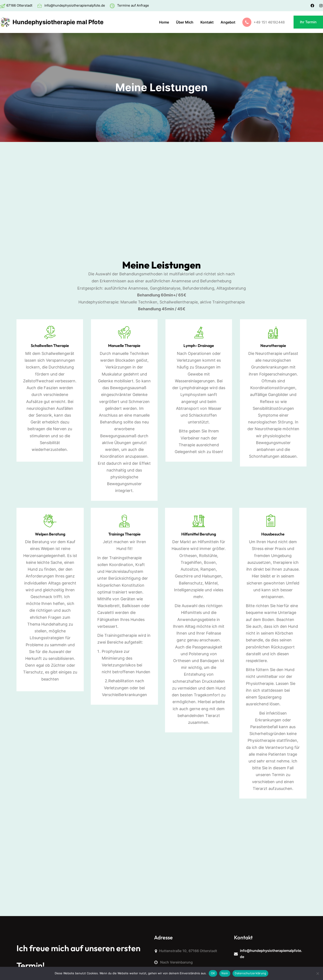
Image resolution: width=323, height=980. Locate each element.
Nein (224, 973)
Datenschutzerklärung (250, 973)
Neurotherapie (273, 345)
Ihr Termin (308, 22)
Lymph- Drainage (198, 345)
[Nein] (317, 973)
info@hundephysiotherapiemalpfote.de (74, 5)
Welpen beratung (50, 534)
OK (213, 973)
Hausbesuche (273, 534)
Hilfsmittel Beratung (198, 534)
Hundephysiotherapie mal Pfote (58, 22)
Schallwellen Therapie (50, 345)
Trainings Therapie (124, 534)
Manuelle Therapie (124, 345)
